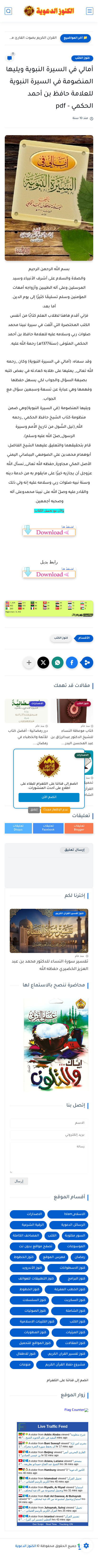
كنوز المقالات (75, 1343)
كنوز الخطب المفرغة (69, 1289)
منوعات (25, 1365)
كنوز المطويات (35, 1332)
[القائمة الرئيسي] (89, 11)
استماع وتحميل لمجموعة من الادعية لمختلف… (52, 1489)
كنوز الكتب (82, 58)
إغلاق (34, 810)
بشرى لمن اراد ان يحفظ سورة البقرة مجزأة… (54, 1445)
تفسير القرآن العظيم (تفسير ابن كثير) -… (50, 1518)
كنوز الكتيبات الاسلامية (37, 1322)
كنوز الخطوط (29, 1289)
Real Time (51, 1524)
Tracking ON (66, 1524)
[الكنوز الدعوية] (49, 11)
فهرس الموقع (54, 1257)
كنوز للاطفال (25, 1354)
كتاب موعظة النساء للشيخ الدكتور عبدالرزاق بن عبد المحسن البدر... (72, 737)
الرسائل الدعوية (73, 1225)
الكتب (52, 1236)
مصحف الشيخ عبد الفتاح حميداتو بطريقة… (52, 1463)
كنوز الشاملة (75, 1311)
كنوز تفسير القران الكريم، (66, 1354)
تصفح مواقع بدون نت (35, 1246)
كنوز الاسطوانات (72, 1268)
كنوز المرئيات (75, 1332)
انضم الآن (49, 797)
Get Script (38, 1524)
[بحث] (8, 11)
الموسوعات (76, 1246)
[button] (72, 663)
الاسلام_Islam (74, 1214)
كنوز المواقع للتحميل (35, 1343)
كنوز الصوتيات (35, 1311)
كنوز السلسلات (34, 1300)
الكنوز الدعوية (76, 1469)
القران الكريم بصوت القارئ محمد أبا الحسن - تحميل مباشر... (32, 38)
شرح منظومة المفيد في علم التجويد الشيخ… (54, 1436)
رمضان (80, 1257)
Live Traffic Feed (53, 1426)
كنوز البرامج (76, 1279)
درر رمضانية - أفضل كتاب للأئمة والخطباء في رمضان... (28, 737)
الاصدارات (34, 1214)
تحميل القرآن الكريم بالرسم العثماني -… (52, 1509)
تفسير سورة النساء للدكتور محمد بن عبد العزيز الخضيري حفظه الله (50, 965)
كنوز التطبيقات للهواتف (36, 1279)
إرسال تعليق (74, 850)
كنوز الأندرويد (32, 1268)
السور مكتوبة (75, 1236)
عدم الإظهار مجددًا (55, 810)
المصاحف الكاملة (26, 1236)
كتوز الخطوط (24, 1257)
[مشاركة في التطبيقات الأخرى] (29, 663)
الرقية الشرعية (33, 1225)
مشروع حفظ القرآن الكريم (65, 1365)
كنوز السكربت (74, 1300)
